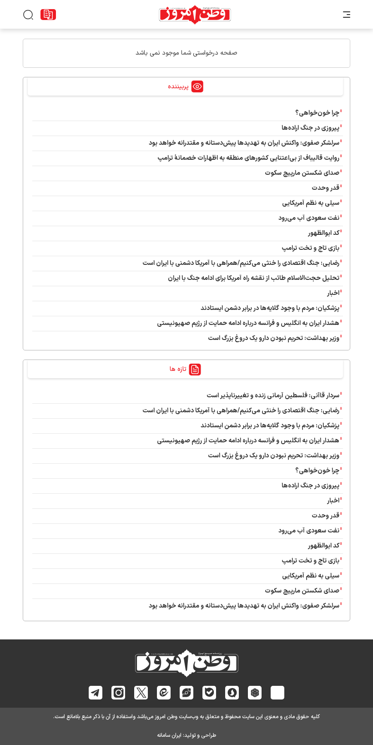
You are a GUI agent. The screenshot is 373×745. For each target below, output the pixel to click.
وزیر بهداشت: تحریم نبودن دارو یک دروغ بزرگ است (273, 338)
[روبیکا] (255, 693)
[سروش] (232, 693)
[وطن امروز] (195, 15)
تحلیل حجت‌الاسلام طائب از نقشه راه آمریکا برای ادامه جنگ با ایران (253, 278)
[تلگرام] (96, 692)
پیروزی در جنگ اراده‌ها (310, 128)
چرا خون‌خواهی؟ (317, 113)
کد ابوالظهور (323, 233)
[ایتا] (164, 692)
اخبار (333, 293)
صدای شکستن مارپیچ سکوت (302, 173)
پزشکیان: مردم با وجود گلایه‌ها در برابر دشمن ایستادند (270, 308)
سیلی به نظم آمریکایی (310, 203)
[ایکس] (141, 692)
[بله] (209, 692)
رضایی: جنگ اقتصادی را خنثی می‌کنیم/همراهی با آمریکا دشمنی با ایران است (240, 263)
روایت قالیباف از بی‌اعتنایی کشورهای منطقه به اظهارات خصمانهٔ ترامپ (248, 158)
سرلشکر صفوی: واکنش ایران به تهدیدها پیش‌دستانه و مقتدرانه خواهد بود (244, 143)
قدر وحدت (325, 188)
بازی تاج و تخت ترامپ (310, 248)
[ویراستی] (186, 692)
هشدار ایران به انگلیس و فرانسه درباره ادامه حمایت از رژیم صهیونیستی (248, 323)
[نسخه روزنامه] (48, 14)
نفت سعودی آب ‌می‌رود (308, 218)
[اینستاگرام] (118, 693)
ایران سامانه (169, 735)
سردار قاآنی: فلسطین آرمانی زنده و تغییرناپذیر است (273, 395)
